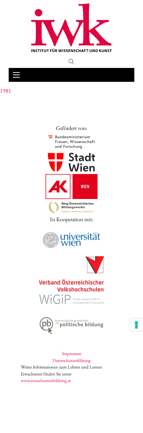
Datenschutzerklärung (71, 360)
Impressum (71, 353)
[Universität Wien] (71, 240)
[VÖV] (71, 274)
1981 (5, 90)
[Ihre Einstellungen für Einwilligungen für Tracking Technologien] (136, 324)
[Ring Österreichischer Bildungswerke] (71, 207)
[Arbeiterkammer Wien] (71, 186)
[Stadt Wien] (71, 162)
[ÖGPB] (71, 324)
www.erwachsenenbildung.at (46, 380)
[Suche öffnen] (71, 61)
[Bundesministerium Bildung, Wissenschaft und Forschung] (71, 141)
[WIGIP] (71, 300)
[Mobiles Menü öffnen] (16, 75)
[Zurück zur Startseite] (71, 27)
